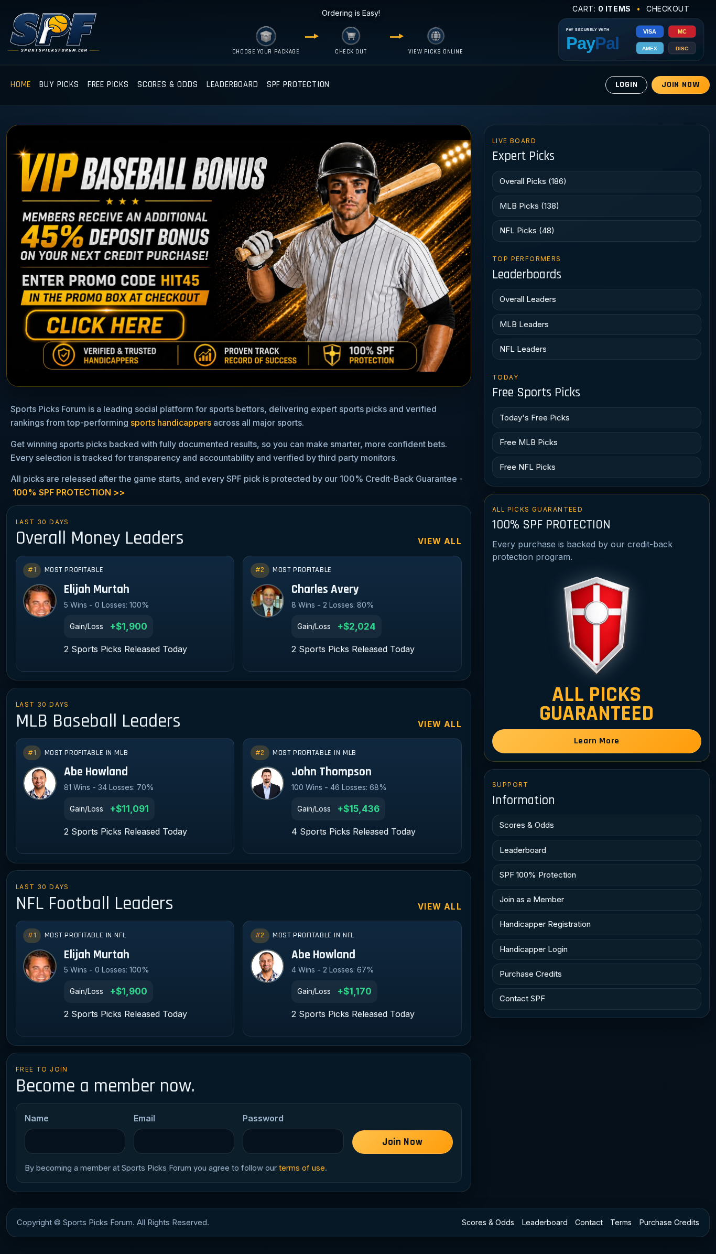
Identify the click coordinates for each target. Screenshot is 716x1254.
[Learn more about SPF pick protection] (596, 625)
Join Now (680, 84)
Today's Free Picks (535, 418)
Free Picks (108, 84)
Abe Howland (96, 772)
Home (20, 84)
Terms (621, 1222)
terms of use (302, 1168)
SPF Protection (298, 84)
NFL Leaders (523, 349)
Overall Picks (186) (533, 181)
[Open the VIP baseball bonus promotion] (239, 255)
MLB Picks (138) (529, 206)
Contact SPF (522, 998)
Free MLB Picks (529, 442)
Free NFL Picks (528, 467)
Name (37, 1118)
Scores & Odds (167, 84)
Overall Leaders (528, 299)
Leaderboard (232, 84)
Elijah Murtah (96, 590)
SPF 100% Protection (538, 875)
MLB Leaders (524, 324)
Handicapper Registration (545, 924)
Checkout (668, 8)
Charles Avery (325, 590)
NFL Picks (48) (527, 230)
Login (626, 84)
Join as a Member (532, 899)
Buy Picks (59, 84)
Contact (589, 1222)
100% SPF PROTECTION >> (69, 492)
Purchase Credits (531, 974)
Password (263, 1118)
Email (144, 1118)
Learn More (597, 741)
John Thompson (331, 772)
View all (440, 541)
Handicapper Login (534, 949)
